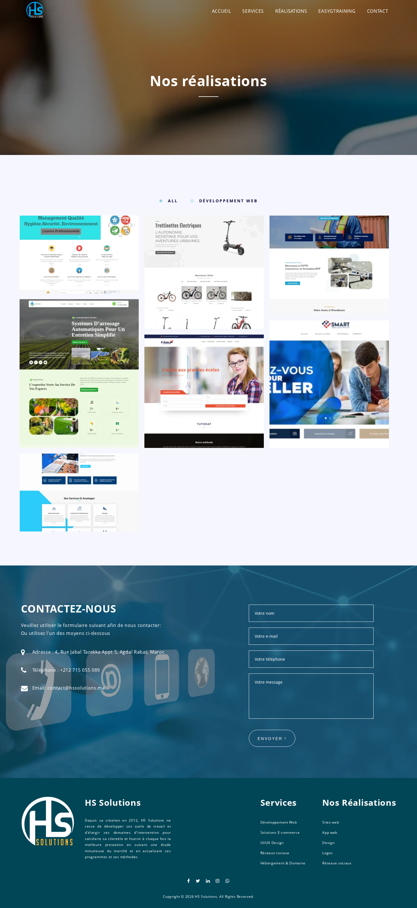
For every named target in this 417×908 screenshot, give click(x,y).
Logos (327, 852)
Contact (377, 11)
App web (329, 832)
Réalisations (291, 11)
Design (328, 842)
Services (253, 11)
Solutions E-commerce (280, 832)
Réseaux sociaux (275, 852)
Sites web (330, 822)
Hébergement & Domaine (283, 863)
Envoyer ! (272, 738)
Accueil (221, 11)
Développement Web (278, 822)
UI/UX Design (272, 842)
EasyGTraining (336, 11)
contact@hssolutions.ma (76, 688)
